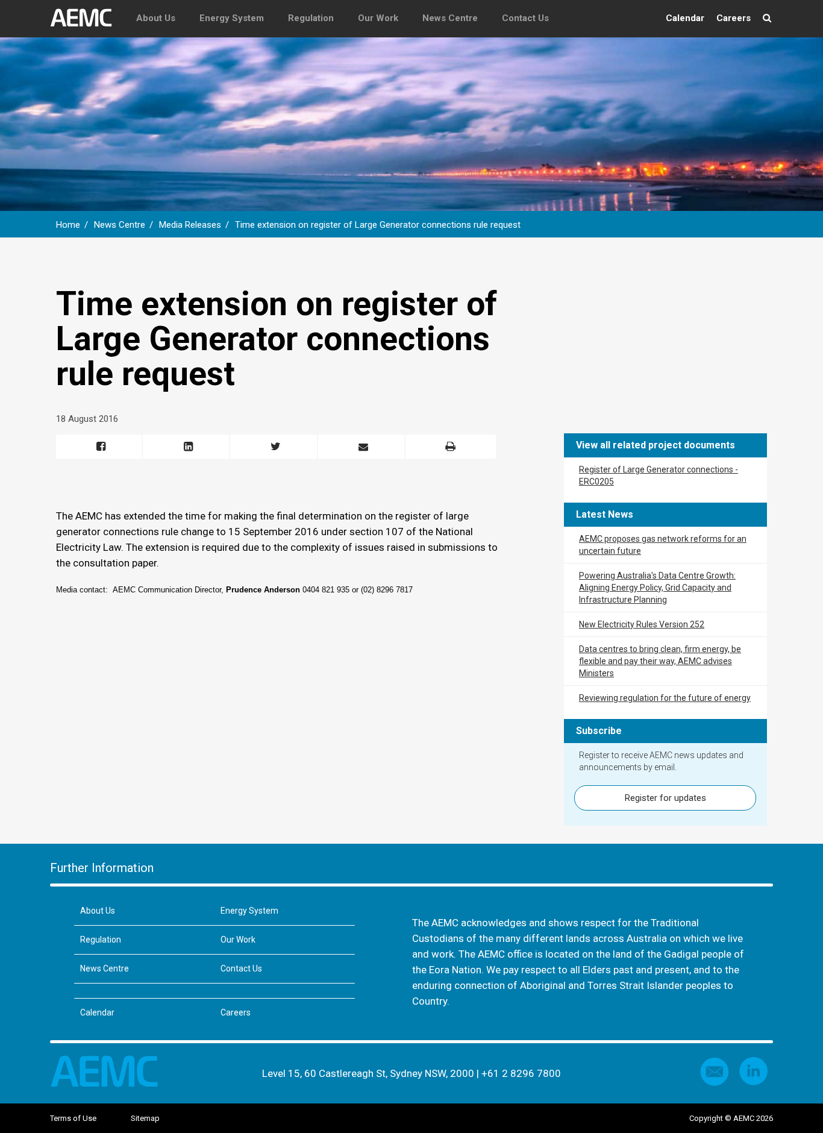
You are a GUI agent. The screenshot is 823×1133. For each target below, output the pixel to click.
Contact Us (525, 18)
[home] (87, 18)
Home (68, 224)
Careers (733, 18)
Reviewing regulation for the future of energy (665, 698)
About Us (155, 18)
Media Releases (190, 224)
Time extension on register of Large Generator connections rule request (379, 224)
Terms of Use (73, 1118)
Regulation (311, 18)
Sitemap (145, 1118)
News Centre (450, 18)
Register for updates (665, 797)
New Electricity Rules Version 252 (641, 624)
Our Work (378, 18)
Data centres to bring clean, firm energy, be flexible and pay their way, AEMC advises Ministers (660, 661)
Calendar (685, 18)
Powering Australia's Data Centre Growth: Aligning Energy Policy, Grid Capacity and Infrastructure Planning (657, 587)
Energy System (231, 18)
